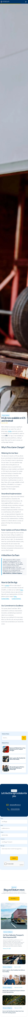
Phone (2, 832)
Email (2, 825)
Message (2, 845)
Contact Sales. (5, 598)
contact (7, 585)
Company (3, 839)
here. (21, 590)
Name (2, 818)
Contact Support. (16, 598)
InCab (9, 431)
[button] (26, 2)
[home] (5, 1)
